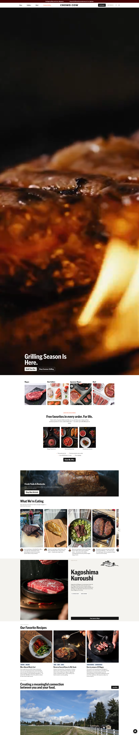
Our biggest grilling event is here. (52, 1)
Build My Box (69, 732)
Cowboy (73, 669)
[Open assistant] (135, 731)
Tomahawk (67, 669)
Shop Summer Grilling (46, 369)
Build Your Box (31, 369)
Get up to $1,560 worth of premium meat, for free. (82, 1)
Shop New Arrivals (32, 492)
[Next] (119, 530)
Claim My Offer (69, 460)
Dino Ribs (39, 549)
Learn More (115, 687)
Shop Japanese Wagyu (95, 618)
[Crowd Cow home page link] (69, 5)
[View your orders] (119, 5)
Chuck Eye (98, 550)
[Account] (116, 5)
